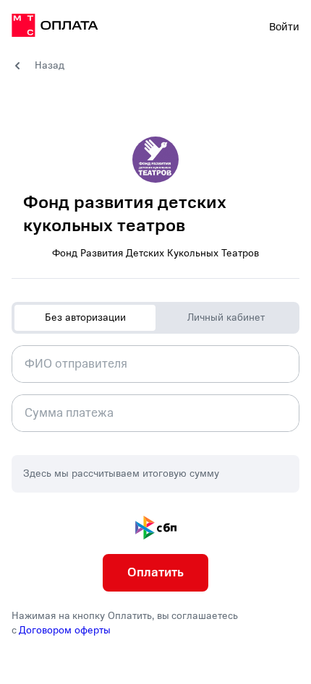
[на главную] (55, 27)
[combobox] (155, 364)
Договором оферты (65, 630)
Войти (284, 27)
